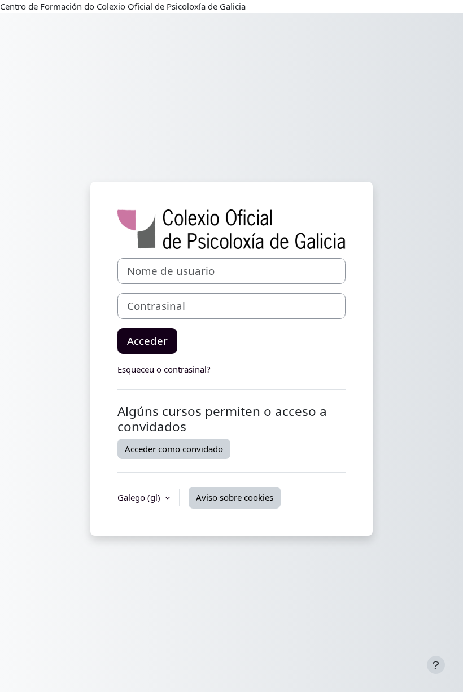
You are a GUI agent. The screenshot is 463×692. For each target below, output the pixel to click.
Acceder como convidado (174, 448)
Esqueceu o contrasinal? (164, 369)
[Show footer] (436, 665)
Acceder (147, 341)
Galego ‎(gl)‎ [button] (140, 497)
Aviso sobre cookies (234, 497)
